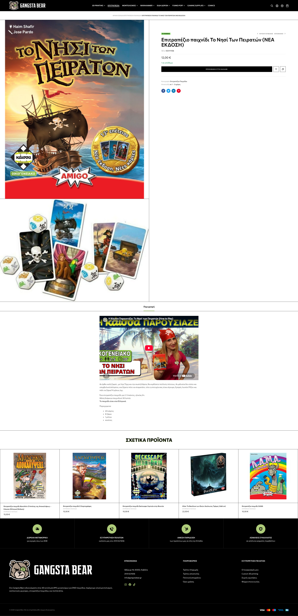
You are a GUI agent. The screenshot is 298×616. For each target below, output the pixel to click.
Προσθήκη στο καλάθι (217, 69)
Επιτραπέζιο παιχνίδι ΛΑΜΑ (252, 506)
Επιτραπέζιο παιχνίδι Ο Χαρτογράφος (77, 506)
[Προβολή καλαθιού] (287, 5)
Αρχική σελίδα (118, 15)
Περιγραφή (149, 306)
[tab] (149, 306)
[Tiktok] (134, 584)
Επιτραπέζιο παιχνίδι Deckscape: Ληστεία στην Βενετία (143, 506)
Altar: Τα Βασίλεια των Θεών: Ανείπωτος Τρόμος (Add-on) (204, 506)
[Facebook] (130, 584)
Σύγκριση (283, 69)
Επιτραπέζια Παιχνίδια (132, 15)
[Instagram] (125, 584)
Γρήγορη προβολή (57, 457)
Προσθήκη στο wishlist (276, 69)
